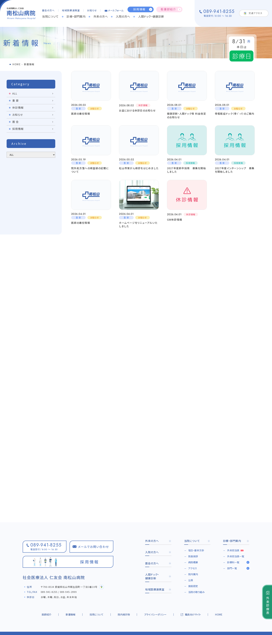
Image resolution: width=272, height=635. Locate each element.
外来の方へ (101, 16)
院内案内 (193, 574)
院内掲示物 (124, 614)
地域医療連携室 (71, 10)
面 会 (15, 122)
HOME (218, 614)
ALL (14, 93)
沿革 (190, 580)
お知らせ (92, 10)
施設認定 (193, 586)
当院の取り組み (196, 592)
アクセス (192, 568)
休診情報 (18, 107)
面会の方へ (48, 10)
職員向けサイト (193, 614)
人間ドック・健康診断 (151, 16)
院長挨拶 (193, 556)
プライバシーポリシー (155, 614)
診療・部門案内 (76, 16)
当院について (50, 16)
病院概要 (193, 562)
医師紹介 (46, 614)
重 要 (15, 100)
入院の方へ (123, 16)
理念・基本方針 (196, 550)
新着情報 (70, 614)
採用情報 (18, 129)
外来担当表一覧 (235, 556)
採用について (97, 614)
